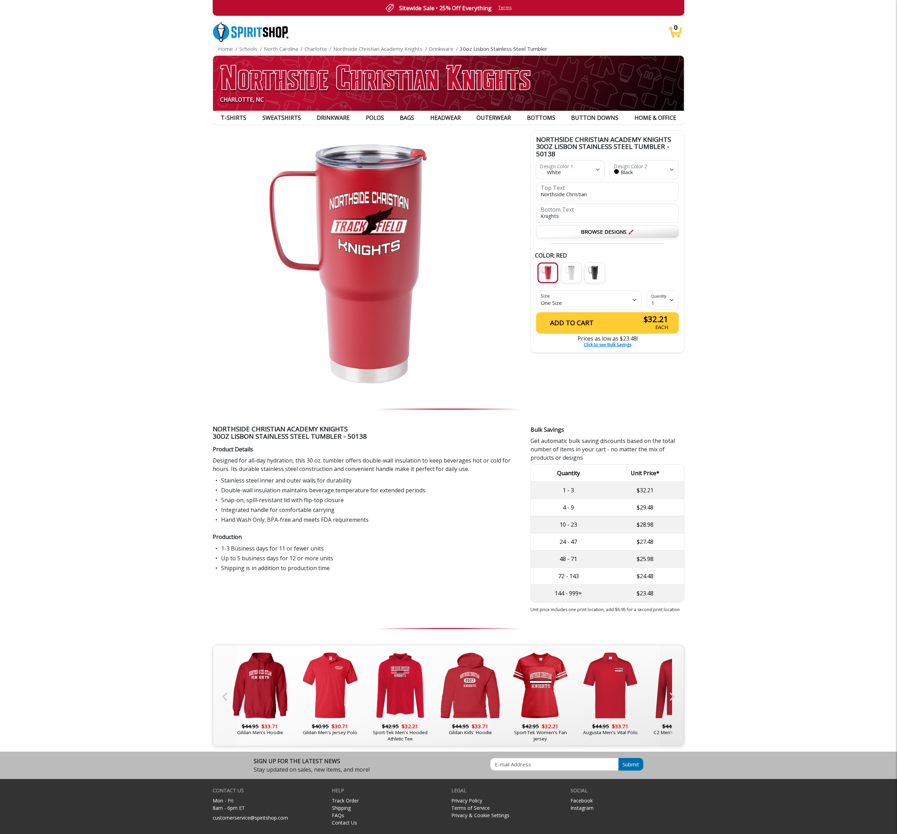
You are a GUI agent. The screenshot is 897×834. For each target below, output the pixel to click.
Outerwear (494, 118)
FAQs (338, 815)
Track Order (345, 800)
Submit (631, 764)
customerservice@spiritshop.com (250, 817)
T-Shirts (233, 118)
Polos (375, 118)
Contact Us (344, 822)
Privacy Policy (466, 800)
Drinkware (333, 118)
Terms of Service (470, 808)
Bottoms (541, 118)
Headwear (445, 118)
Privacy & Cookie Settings (480, 815)
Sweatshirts (281, 118)
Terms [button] (505, 8)
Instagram (582, 808)
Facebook (581, 800)
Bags (407, 118)
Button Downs (594, 118)
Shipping (341, 808)
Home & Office (655, 118)
